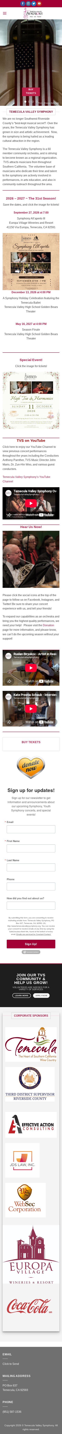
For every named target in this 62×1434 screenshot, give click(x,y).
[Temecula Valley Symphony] (33, 13)
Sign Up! (31, 944)
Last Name (13, 860)
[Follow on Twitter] (33, 3)
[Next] (56, 559)
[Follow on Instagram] (28, 3)
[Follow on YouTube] (39, 3)
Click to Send (11, 1363)
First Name (13, 841)
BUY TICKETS (31, 742)
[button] (5, 13)
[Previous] (6, 559)
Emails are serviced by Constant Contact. (33, 934)
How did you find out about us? (25, 898)
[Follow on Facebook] (22, 3)
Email (10, 822)
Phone (10, 879)
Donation (48, 625)
